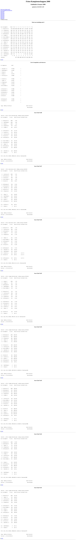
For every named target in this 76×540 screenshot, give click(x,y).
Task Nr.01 (2, 18)
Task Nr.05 (2, 14)
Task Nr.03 (2, 16)
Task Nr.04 (2, 15)
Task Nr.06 (2, 13)
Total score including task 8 (5, 9)
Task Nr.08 (2, 11)
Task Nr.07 (2, 12)
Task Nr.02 (2, 17)
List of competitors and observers (6, 10)
